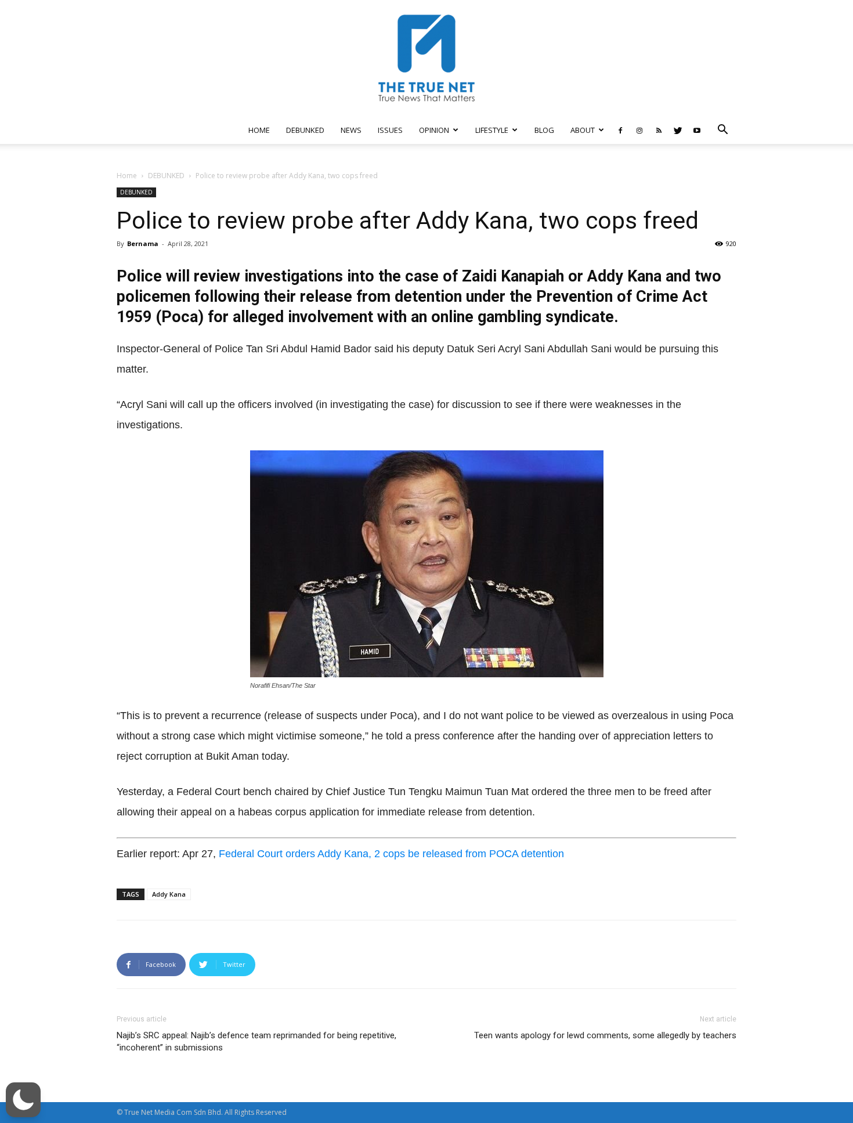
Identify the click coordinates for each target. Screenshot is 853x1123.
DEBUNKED (305, 130)
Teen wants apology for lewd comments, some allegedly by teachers (605, 1035)
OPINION (434, 130)
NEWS (351, 130)
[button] (722, 130)
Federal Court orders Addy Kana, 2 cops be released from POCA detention (391, 854)
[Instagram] (639, 130)
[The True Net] (426, 58)
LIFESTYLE (491, 130)
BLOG (544, 130)
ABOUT (582, 130)
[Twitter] (677, 130)
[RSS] (658, 130)
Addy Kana (169, 894)
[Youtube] (697, 130)
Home (127, 175)
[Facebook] (620, 130)
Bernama (142, 243)
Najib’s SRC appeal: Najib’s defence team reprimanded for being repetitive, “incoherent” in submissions (256, 1041)
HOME (259, 130)
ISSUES (390, 130)
